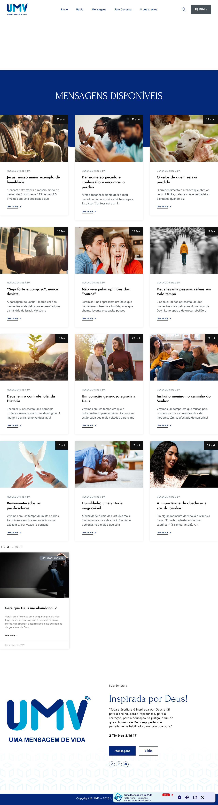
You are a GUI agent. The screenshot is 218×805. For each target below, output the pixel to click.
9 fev (211, 231)
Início (64, 9)
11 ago (136, 119)
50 (16, 547)
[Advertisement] (109, 44)
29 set (211, 445)
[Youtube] (126, 764)
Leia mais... (11, 635)
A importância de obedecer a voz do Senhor (181, 505)
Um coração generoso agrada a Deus (108, 398)
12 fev (136, 231)
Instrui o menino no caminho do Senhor (184, 398)
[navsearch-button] (184, 8)
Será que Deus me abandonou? (31, 608)
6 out (61, 445)
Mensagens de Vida (18, 171)
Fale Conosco (123, 9)
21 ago (60, 119)
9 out (211, 338)
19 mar (210, 119)
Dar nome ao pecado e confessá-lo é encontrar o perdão (103, 181)
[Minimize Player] (202, 797)
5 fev (61, 338)
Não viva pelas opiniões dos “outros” (106, 291)
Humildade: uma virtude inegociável (102, 505)
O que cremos (148, 9)
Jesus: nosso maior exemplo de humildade (33, 179)
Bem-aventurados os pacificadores (24, 505)
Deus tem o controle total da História (31, 398)
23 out (136, 338)
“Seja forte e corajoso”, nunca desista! (32, 291)
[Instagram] (112, 764)
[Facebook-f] (119, 764)
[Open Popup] (195, 797)
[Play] (179, 797)
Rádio (79, 9)
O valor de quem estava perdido (177, 179)
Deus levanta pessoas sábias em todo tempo (184, 291)
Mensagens (99, 9)
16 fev (61, 231)
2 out (136, 445)
